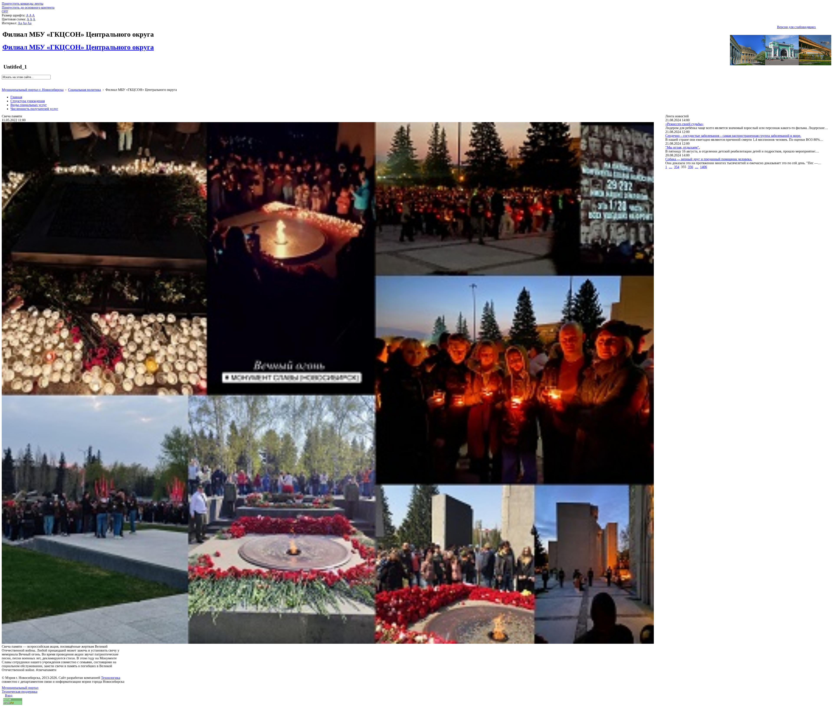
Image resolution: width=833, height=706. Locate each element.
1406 (703, 167)
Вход (8, 695)
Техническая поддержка (19, 691)
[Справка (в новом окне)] (3, 85)
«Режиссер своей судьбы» (684, 124)
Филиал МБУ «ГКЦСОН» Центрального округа (78, 44)
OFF (5, 11)
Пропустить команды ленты (22, 3)
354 (676, 167)
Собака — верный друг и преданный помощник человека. (708, 159)
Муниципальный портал (20, 688)
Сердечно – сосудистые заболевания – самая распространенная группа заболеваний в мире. (733, 136)
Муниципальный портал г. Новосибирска (33, 90)
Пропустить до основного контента (28, 7)
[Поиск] (3, 81)
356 (690, 167)
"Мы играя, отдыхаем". (682, 147)
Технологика (110, 678)
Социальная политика (84, 90)
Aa (20, 23)
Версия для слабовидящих (796, 27)
